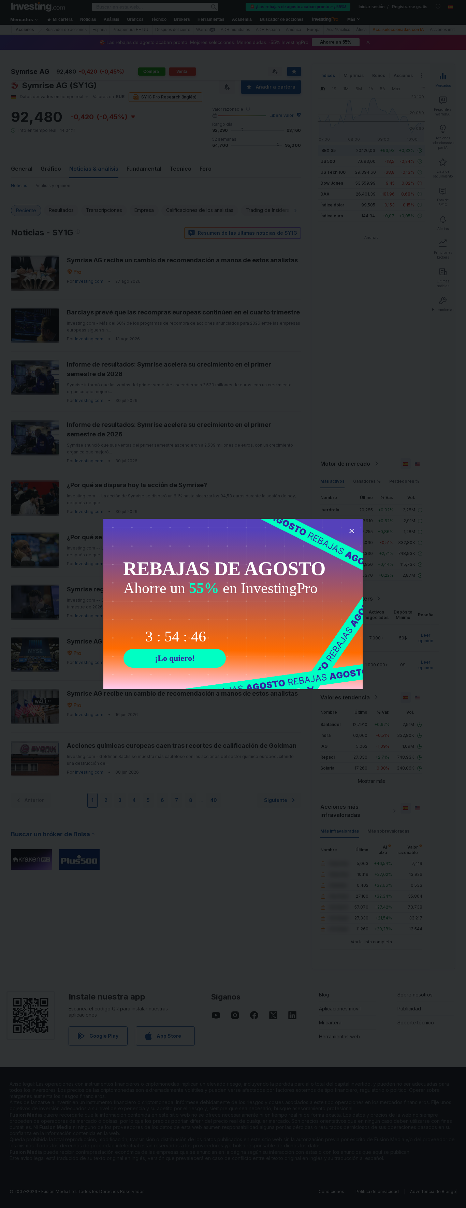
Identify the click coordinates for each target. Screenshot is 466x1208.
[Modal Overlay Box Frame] (233, 604)
